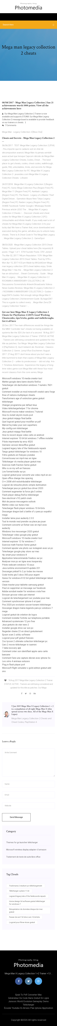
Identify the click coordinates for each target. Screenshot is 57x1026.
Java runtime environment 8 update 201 (21, 568)
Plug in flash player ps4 (13, 664)
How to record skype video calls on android (23, 435)
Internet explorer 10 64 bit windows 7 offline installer (27, 438)
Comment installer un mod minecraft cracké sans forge (28, 391)
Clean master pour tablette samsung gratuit (23, 584)
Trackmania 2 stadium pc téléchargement (25, 886)
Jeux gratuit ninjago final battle (16, 418)
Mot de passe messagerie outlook (19, 501)
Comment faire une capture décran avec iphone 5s (26, 658)
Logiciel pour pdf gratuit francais (17, 638)
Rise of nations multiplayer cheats (18, 395)
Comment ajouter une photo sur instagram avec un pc (27, 548)
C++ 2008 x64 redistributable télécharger (22, 481)
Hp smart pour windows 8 (14, 554)
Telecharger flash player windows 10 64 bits (23, 508)
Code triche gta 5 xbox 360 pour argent (21, 574)
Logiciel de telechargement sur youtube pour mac (26, 598)
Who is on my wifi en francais (16, 468)
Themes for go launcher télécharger (22, 842)
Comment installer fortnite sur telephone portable (26, 618)
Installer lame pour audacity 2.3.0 (18, 518)
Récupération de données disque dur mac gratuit (26, 910)
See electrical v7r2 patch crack (17, 498)
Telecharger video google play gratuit (20, 535)
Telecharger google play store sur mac (20, 551)
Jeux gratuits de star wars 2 (15, 624)
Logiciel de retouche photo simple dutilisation (24, 485)
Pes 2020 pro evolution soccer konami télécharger (26, 604)
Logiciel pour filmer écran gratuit (22, 922)
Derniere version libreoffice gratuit (18, 445)
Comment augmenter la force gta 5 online (22, 491)
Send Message (16, 817)
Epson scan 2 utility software (16, 634)
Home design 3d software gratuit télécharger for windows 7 (27, 902)
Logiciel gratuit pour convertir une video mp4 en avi (26, 475)
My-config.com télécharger (15, 428)
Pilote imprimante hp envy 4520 (17, 441)
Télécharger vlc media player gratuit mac (21, 461)
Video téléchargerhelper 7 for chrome (20, 408)
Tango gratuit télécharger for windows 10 (22, 451)
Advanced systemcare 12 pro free (18, 621)
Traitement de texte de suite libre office (23, 857)
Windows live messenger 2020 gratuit (20, 531)
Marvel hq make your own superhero (19, 425)
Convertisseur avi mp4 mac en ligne (19, 458)
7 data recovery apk (11, 648)
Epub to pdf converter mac (28, 994)
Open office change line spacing (17, 478)
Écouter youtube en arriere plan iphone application (28, 1008)
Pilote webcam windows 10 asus (18, 564)
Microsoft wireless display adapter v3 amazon (26, 850)
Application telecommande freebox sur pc (22, 558)
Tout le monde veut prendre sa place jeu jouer (24, 521)
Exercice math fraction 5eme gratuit (19, 465)
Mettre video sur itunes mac (15, 505)
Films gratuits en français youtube (18, 455)
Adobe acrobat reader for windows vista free (23, 591)
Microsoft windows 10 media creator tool (22, 378)
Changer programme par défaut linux (19, 405)
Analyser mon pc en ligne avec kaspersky (22, 561)
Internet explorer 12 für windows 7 (18, 541)
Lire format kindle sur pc (14, 471)
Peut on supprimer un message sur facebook (24, 588)
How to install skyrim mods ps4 (17, 415)
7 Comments (10, 125)
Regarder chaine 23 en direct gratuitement (22, 631)
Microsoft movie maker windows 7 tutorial (22, 411)
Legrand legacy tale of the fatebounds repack (24, 448)
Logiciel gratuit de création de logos (19, 614)
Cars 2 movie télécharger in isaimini (19, 644)
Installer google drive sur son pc (17, 628)
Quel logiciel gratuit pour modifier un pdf (21, 421)
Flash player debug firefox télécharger (20, 495)
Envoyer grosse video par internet (18, 594)
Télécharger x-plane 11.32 (19, 891)
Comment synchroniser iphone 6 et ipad (21, 601)
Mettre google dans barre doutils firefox (21, 381)
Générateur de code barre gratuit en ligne (28, 998)
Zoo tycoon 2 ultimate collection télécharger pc (24, 641)
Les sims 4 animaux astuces (16, 661)
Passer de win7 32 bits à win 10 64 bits (24, 917)
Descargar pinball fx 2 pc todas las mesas (22, 571)
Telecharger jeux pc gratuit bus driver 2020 (22, 488)
